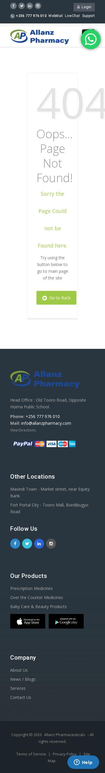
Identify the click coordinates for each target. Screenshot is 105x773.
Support (88, 16)
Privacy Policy (65, 754)
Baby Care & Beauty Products (38, 606)
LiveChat (72, 16)
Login (85, 7)
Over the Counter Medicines (36, 597)
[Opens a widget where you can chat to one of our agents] (83, 762)
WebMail (55, 16)
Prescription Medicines (31, 588)
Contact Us (20, 697)
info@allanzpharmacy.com (46, 423)
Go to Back (59, 298)
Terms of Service (31, 754)
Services (18, 688)
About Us (19, 670)
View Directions (23, 430)
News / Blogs (23, 679)
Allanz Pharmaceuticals (64, 734)
